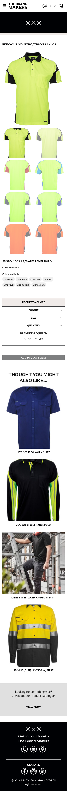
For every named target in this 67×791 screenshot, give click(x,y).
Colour (34, 310)
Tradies (40, 44)
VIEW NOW (33, 707)
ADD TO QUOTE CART (33, 357)
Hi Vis (52, 44)
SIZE (33, 317)
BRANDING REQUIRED (33, 333)
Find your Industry (17, 44)
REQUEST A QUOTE (33, 302)
